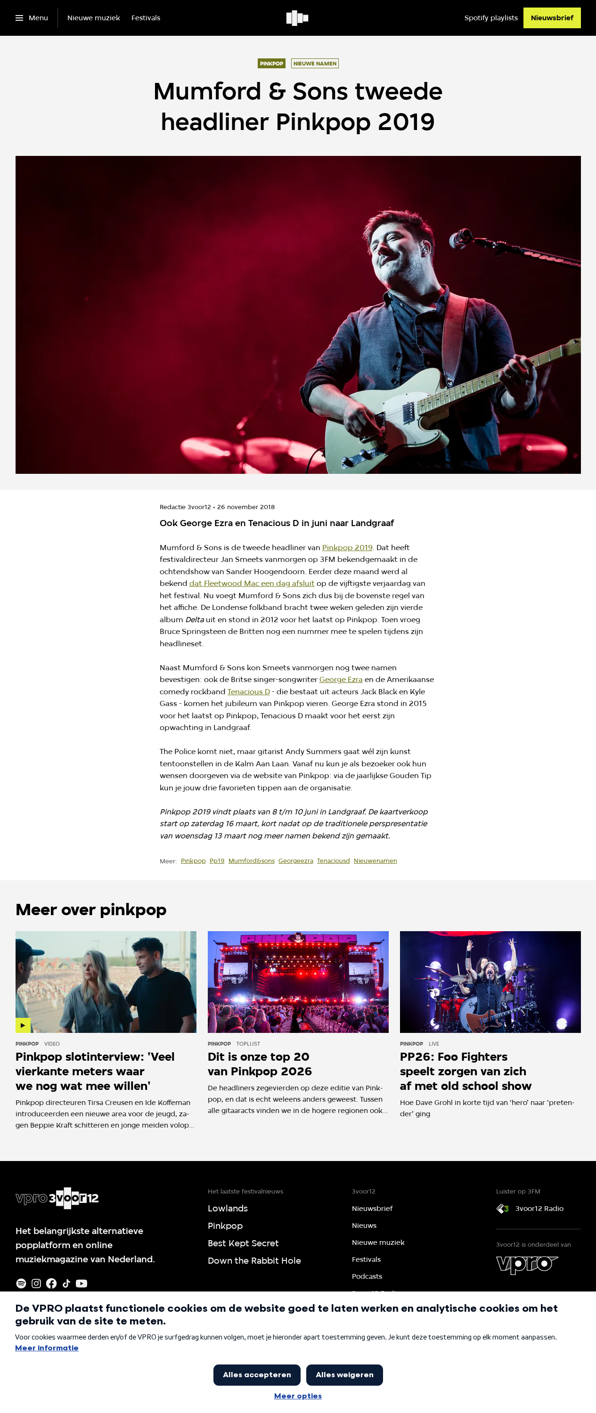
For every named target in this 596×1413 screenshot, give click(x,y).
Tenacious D (249, 691)
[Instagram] (36, 1283)
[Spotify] (21, 1283)
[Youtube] (81, 1283)
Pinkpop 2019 (347, 547)
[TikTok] (66, 1283)
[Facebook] (51, 1283)
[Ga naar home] (298, 17)
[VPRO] (527, 1265)
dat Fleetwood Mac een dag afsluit (252, 583)
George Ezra (341, 679)
